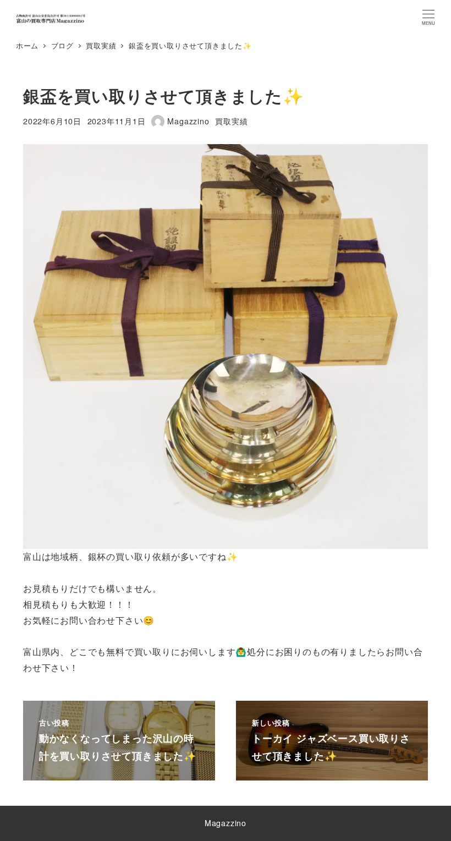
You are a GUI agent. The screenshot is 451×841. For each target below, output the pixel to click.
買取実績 (231, 121)
